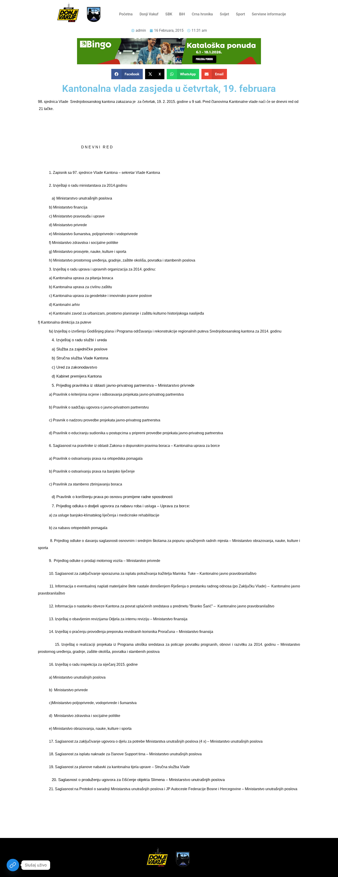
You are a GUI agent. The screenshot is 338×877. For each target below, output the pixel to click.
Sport (240, 14)
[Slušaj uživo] (13, 865)
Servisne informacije (269, 14)
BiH (182, 14)
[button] (127, 74)
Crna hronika (202, 14)
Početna (126, 14)
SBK (168, 14)
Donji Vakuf (149, 14)
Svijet (224, 14)
